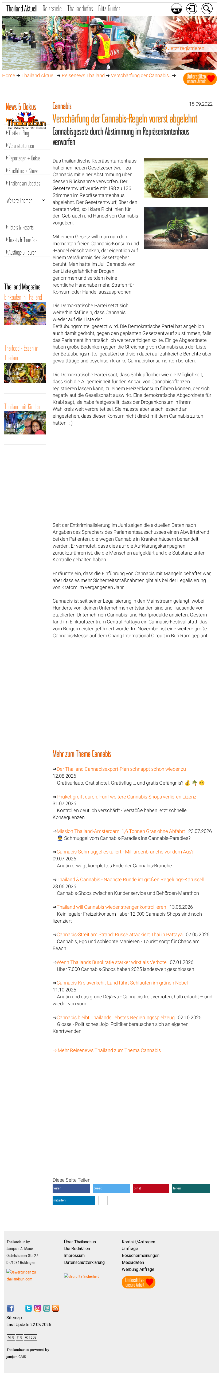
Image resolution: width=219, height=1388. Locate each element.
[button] (71, 1188)
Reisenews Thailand (83, 75)
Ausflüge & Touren (22, 252)
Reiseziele (52, 8)
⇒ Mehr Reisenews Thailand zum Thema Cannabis (107, 1050)
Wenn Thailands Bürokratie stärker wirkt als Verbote (112, 962)
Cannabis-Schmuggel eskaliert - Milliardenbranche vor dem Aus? (125, 852)
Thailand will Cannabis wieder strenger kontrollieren (111, 907)
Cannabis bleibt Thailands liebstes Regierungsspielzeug (116, 1018)
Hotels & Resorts (21, 227)
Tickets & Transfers (23, 240)
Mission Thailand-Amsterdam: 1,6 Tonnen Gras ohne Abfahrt (121, 831)
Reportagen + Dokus (24, 158)
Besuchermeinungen (140, 1255)
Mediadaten (133, 1262)
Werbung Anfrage (138, 1269)
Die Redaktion (77, 1248)
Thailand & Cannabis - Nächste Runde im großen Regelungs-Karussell (130, 880)
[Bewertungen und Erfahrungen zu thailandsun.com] (33, 1279)
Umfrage (130, 1248)
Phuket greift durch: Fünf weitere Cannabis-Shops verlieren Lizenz (126, 797)
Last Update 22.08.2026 (28, 1324)
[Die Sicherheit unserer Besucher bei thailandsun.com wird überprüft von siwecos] (81, 1276)
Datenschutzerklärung (84, 1262)
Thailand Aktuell (21, 8)
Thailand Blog (19, 133)
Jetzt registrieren (186, 48)
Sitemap (14, 1317)
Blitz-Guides (109, 8)
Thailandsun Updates (24, 183)
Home (8, 75)
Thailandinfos (80, 8)
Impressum (74, 1255)
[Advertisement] (176, 290)
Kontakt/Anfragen (138, 1241)
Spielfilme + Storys (23, 171)
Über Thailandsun (80, 1241)
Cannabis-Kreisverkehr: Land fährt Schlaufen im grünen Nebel (122, 983)
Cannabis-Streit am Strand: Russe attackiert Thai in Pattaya (120, 935)
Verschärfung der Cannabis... (141, 75)
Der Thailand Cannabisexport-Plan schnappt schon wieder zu (121, 769)
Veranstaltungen (21, 145)
